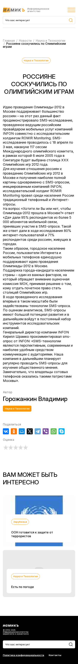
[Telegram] (38, 431)
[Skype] (61, 431)
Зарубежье (20, 521)
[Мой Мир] (22, 431)
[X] (30, 431)
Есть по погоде (22, 587)
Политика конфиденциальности (23, 655)
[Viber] (46, 431)
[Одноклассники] (14, 431)
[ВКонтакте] (6, 431)
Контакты (55, 655)
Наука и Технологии (36, 60)
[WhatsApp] (54, 431)
